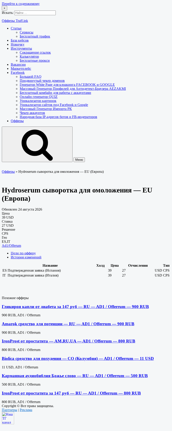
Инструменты (21, 48)
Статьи (16, 28)
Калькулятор (29, 56)
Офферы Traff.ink (15, 21)
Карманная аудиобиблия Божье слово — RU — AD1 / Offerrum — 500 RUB (75, 375)
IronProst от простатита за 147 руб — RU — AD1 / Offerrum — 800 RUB (71, 393)
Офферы (17, 121)
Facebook (18, 72)
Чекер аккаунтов (32, 113)
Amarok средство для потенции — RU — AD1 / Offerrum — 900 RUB (68, 323)
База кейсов (20, 40)
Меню (79, 159)
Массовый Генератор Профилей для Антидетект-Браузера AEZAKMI (73, 89)
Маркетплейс (21, 68)
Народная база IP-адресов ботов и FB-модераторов (58, 117)
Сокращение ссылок (35, 52)
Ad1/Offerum (11, 245)
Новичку (17, 44)
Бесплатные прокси (35, 60)
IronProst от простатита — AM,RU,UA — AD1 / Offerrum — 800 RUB (68, 341)
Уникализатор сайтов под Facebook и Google (54, 105)
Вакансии (18, 64)
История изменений (26, 257)
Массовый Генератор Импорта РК (46, 109)
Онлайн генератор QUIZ (39, 97)
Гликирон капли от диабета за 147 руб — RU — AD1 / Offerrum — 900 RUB (75, 306)
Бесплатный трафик (35, 36)
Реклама (26, 410)
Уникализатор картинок (38, 101)
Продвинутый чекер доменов (42, 80)
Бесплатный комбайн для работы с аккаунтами (55, 93)
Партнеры (9, 410)
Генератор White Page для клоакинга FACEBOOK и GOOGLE (67, 85)
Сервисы (26, 32)
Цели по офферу (23, 253)
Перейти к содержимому (21, 4)
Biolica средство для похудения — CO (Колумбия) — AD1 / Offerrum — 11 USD (78, 358)
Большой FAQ (30, 76)
